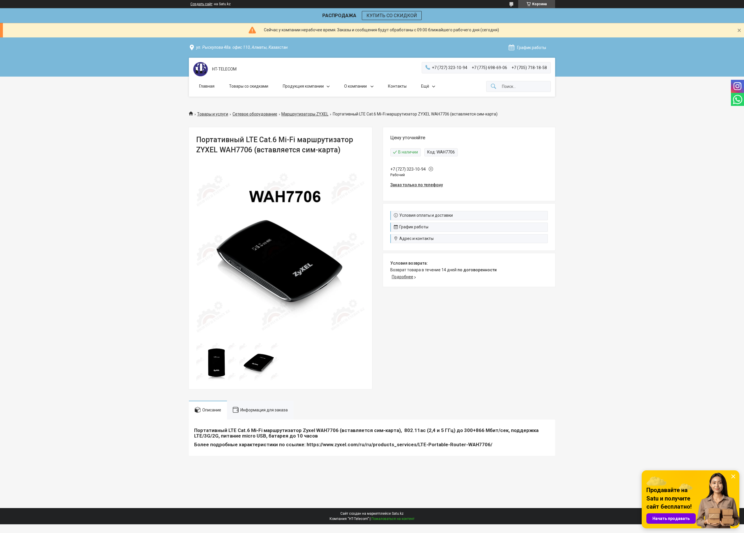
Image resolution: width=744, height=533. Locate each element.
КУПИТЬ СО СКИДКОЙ (391, 15)
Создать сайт (201, 4)
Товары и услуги (212, 114)
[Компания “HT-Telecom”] (200, 69)
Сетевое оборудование (255, 114)
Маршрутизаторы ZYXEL (304, 114)
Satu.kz (398, 514)
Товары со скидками (248, 86)
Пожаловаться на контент (392, 519)
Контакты (397, 86)
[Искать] (493, 86)
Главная (206, 86)
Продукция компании (303, 86)
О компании (356, 86)
